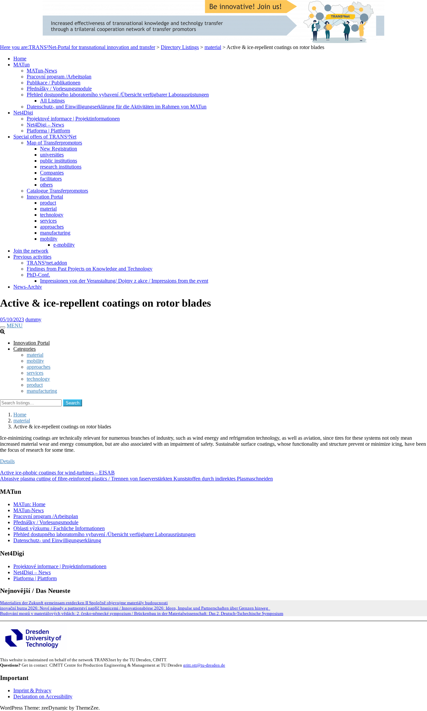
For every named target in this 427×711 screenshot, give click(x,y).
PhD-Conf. (38, 275)
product (48, 203)
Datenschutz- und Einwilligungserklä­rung (57, 540)
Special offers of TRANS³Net (44, 136)
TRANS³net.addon (47, 263)
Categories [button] (24, 349)
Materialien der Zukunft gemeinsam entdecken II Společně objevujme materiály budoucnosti (84, 602)
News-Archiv (27, 287)
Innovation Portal (45, 197)
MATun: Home (29, 504)
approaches (52, 227)
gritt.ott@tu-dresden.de (204, 665)
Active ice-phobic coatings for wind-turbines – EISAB (57, 472)
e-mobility (64, 245)
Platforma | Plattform (48, 130)
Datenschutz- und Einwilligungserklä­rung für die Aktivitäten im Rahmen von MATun (116, 106)
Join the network (30, 251)
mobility (48, 239)
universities (52, 154)
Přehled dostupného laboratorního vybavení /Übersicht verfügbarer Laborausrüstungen (118, 94)
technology (51, 215)
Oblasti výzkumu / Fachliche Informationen (59, 528)
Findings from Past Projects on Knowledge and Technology (89, 269)
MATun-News (42, 70)
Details (7, 461)
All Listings (52, 100)
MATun (21, 64)
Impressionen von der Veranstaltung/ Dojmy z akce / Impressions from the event (124, 281)
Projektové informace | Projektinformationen (73, 118)
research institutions (60, 166)
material (48, 209)
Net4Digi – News (45, 124)
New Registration (58, 148)
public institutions (58, 160)
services (48, 221)
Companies (52, 172)
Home (19, 58)
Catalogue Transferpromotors (57, 191)
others (46, 185)
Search (72, 402)
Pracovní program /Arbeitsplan (59, 76)
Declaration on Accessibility (42, 696)
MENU (15, 325)
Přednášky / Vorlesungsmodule (59, 88)
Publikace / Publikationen (53, 82)
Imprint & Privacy (32, 690)
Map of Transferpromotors (54, 142)
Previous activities (32, 257)
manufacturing (55, 233)
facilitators (51, 179)
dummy (33, 319)
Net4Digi (23, 112)
